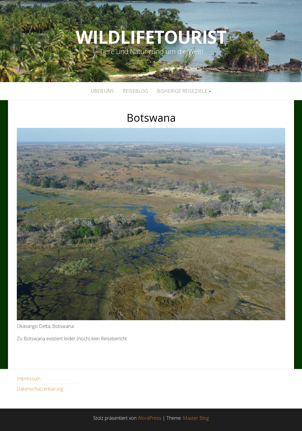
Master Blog (196, 418)
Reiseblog (135, 91)
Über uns (102, 91)
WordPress (149, 418)
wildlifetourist (151, 37)
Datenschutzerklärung (40, 389)
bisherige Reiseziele (182, 91)
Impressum (28, 378)
